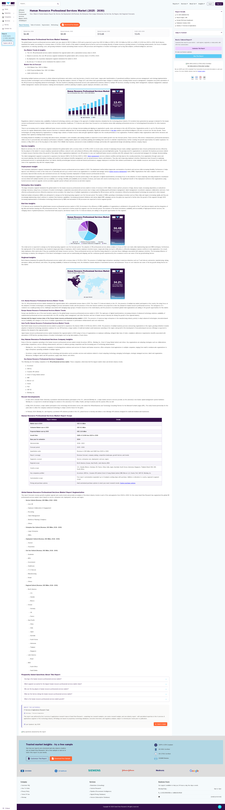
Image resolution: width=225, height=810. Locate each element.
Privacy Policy (25, 791)
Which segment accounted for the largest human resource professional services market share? (53, 684)
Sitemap (24, 797)
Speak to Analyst (161, 724)
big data (113, 130)
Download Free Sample (71, 24)
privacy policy (201, 71)
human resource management (118, 171)
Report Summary (24, 25)
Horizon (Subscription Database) (100, 797)
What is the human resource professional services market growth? (44, 699)
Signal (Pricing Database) (97, 794)
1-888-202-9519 (177, 793)
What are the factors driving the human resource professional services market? (48, 694)
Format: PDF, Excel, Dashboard (185, 20)
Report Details (180, 12)
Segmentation (46, 25)
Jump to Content (181, 33)
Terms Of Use (26, 794)
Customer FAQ (26, 785)
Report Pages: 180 (182, 17)
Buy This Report (198, 56)
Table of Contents (35, 25)
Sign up (219, 4)
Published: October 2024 (183, 23)
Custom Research (95, 788)
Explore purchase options (127, 483)
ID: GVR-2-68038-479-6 (183, 15)
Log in (210, 4)
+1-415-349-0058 (165, 793)
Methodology (54, 25)
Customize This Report (198, 48)
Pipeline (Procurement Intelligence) (100, 791)
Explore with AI (7, 43)
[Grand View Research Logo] (8, 4)
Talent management (93, 156)
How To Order (26, 788)
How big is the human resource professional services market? (43, 679)
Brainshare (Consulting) (97, 785)
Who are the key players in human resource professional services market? (46, 689)
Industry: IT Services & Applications (186, 25)
